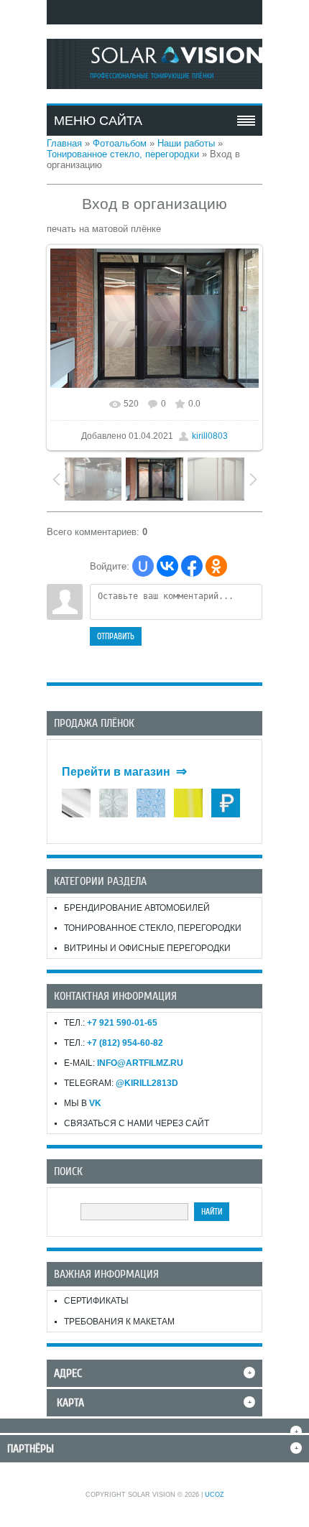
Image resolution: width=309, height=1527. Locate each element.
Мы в (82, 1103)
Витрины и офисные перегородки (147, 948)
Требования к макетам (119, 1322)
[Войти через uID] (143, 566)
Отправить (115, 636)
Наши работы (186, 143)
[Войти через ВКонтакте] (167, 566)
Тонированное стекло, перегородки (123, 154)
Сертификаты (96, 1301)
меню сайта (98, 120)
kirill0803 (210, 436)
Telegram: (121, 1083)
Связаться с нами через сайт (136, 1123)
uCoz (214, 1494)
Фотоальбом (120, 143)
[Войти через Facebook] (192, 566)
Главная (64, 143)
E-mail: (123, 1063)
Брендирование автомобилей (137, 908)
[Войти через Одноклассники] (216, 566)
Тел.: (110, 1023)
